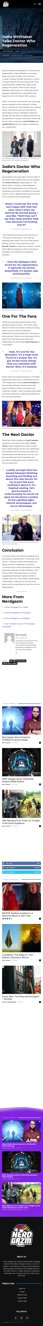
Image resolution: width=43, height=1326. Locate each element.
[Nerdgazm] (5, 4)
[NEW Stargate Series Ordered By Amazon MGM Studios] (21, 762)
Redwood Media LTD (18, 1322)
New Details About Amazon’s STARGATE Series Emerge (16, 738)
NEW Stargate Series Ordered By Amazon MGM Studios (18, 780)
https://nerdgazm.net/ (21, 638)
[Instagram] (21, 1318)
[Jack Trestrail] (9, 643)
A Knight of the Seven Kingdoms (12, 1209)
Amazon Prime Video (8, 1148)
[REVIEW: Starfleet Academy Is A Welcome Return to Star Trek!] (21, 896)
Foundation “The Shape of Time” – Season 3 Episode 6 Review (19, 956)
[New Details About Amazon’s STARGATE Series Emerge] (21, 720)
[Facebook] (15, 1318)
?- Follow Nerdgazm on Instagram (16, 618)
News (17, 51)
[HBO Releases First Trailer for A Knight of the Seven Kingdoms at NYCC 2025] (21, 804)
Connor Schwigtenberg (9, 1002)
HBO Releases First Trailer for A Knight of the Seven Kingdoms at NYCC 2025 (21, 1207)
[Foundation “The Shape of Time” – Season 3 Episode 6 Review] (21, 938)
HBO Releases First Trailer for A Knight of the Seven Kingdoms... (21, 821)
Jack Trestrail (18, 55)
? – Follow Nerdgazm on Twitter (15, 607)
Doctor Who (8, 51)
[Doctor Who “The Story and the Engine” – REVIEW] (21, 980)
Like (38, 863)
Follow (37, 867)
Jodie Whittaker (10, 663)
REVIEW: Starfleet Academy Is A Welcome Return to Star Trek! (17, 914)
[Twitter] (16, 652)
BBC (11, 661)
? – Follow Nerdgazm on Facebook (16, 613)
